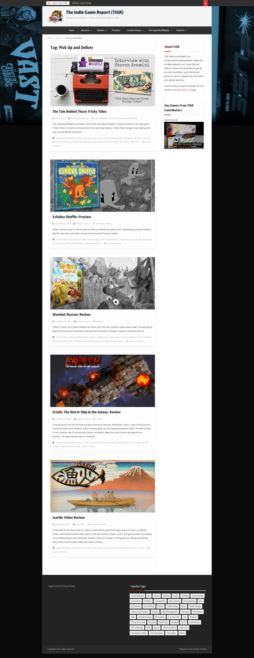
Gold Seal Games (126, 138)
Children (72, 337)
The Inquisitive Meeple (159, 30)
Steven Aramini (97, 142)
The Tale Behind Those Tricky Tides (79, 111)
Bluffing (185, 595)
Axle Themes (200, 649)
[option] (96, 3)
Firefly (86, 442)
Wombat (105, 341)
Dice (201, 601)
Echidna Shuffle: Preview (72, 217)
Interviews (146, 138)
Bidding (166, 595)
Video (182, 633)
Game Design (195, 606)
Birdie (65, 239)
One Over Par (94, 442)
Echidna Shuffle (87, 239)
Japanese (107, 548)
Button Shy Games (75, 138)
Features (180, 30)
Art (149, 595)
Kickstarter (113, 118)
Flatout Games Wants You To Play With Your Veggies (94, 3)
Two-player (171, 633)
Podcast (193, 617)
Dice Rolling (149, 606)
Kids (54, 341)
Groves (155, 611)
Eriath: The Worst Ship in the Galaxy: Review (87, 412)
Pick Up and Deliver (71, 142)
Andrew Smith (61, 138)
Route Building (88, 341)
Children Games (82, 337)
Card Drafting (197, 595)
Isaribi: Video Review (69, 517)
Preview (68, 243)
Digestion (93, 337)
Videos (103, 524)
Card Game (87, 138)
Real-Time (163, 622)
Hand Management (170, 611)
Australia (59, 239)
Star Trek (141, 442)
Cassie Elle (80, 524)
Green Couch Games (139, 611)
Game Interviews (101, 118)
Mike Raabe (143, 239)
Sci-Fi (134, 442)
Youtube (141, 548)
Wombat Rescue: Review (71, 314)
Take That (183, 627)
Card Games (98, 138)
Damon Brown (74, 239)
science (98, 341)
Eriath (80, 442)
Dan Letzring (174, 601)
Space (156, 627)
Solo (148, 627)
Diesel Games (71, 442)
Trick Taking (124, 142)
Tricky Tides (134, 142)
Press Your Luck (138, 622)
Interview (137, 138)
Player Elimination (124, 442)
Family (96, 239)
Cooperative (60, 442)
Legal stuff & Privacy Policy (61, 586)
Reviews (100, 30)
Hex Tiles (138, 337)
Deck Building (189, 601)
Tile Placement (156, 633)
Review (174, 622)
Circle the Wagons (111, 138)
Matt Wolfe (61, 341)
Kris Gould (134, 239)
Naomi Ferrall (58, 142)
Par (184, 617)
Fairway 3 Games (82, 223)
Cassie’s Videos (134, 30)
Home (71, 30)
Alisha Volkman (137, 595)
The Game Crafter (111, 142)
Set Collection (137, 627)
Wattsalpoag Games (93, 243)
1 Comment (91, 446)
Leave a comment (114, 243)
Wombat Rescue (116, 341)
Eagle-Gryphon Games (119, 337)
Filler (184, 606)
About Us (85, 30)
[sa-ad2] (184, 148)
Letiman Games (144, 617)
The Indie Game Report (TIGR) (94, 12)
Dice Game (135, 606)
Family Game (105, 239)
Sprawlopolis (85, 142)
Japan (100, 548)
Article (156, 595)
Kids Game (124, 239)
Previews (116, 30)
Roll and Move (78, 243)
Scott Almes (194, 622)
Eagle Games (103, 337)
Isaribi (94, 548)
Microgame (159, 617)
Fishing (88, 548)
